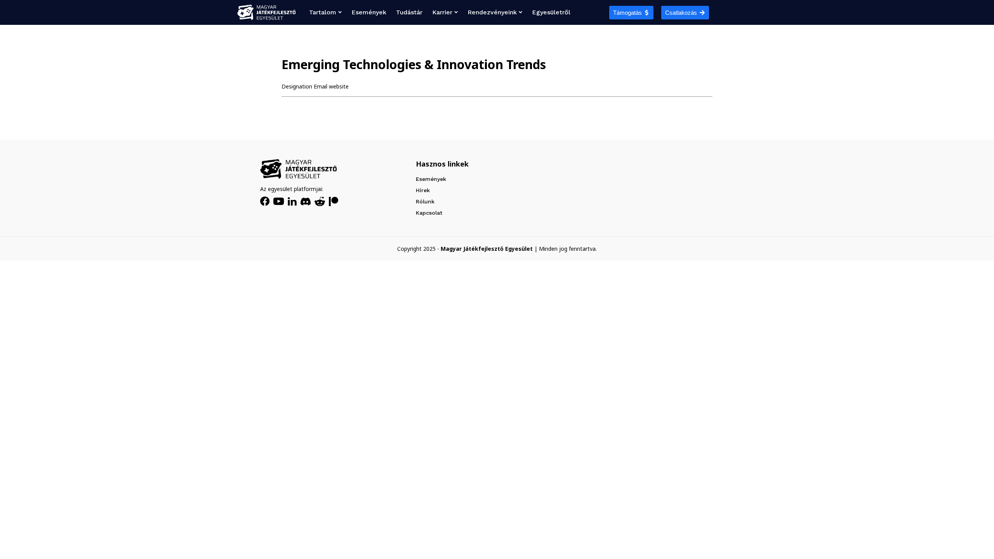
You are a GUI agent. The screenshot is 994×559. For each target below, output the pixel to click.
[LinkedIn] (292, 201)
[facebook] (264, 201)
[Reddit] (320, 201)
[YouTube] (278, 201)
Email (320, 86)
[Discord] (306, 201)
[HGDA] (298, 169)
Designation (297, 86)
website (339, 86)
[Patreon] (333, 201)
